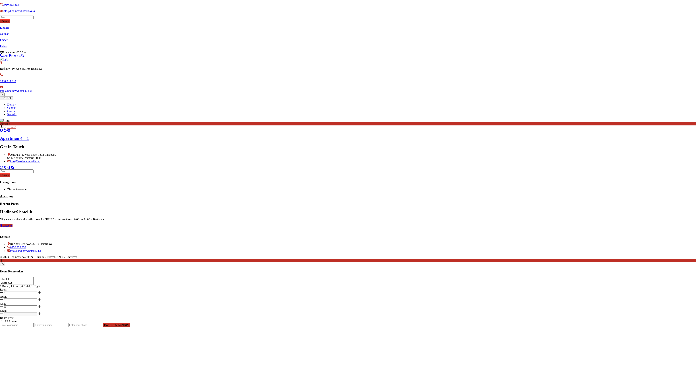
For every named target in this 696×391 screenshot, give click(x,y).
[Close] (2, 264)
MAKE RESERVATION (116, 325)
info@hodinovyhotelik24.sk (19, 10)
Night (3, 310)
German (4, 33)
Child (3, 303)
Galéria (11, 111)
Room (3, 289)
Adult (3, 296)
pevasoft (11, 127)
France (4, 39)
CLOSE (8, 98)
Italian (3, 46)
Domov (11, 104)
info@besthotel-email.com (25, 161)
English (4, 27)
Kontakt (11, 114)
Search (5, 21)
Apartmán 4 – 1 (14, 138)
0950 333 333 (11, 4)
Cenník (11, 107)
